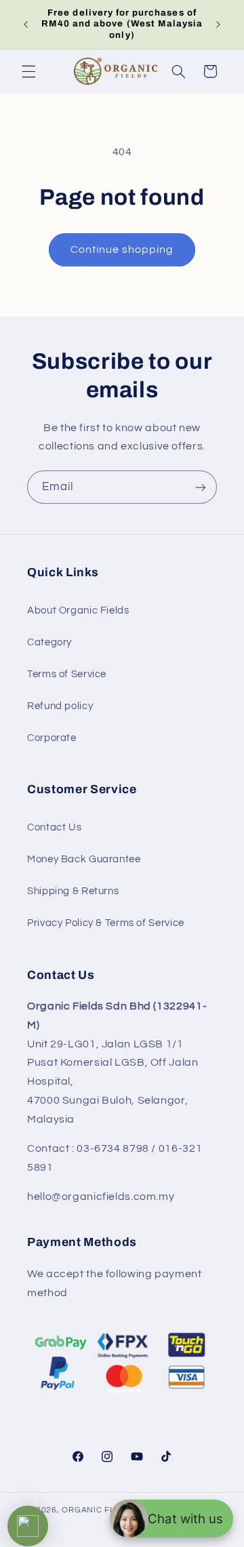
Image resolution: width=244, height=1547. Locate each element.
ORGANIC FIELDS (97, 1510)
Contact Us (54, 827)
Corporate (52, 738)
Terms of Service (66, 674)
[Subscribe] (200, 487)
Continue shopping (122, 249)
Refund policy (60, 706)
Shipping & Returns (73, 891)
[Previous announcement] (26, 24)
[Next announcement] (218, 24)
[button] (28, 71)
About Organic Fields (78, 610)
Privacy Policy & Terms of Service (105, 923)
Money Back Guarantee (84, 859)
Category (49, 642)
